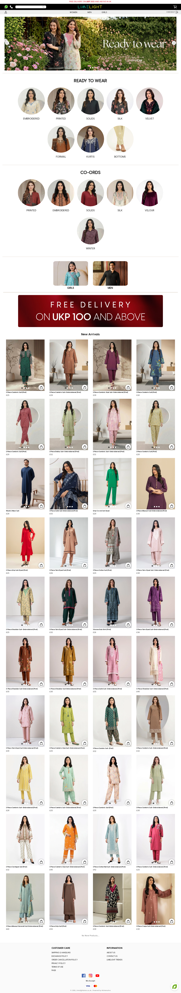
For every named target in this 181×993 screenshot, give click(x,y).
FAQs (54, 970)
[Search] (43, 7)
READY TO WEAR (90, 81)
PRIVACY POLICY (59, 963)
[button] (88, 67)
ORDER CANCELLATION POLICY (65, 960)
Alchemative (106, 990)
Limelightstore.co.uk (83, 990)
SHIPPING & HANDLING (61, 953)
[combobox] (30, 7)
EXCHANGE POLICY (60, 956)
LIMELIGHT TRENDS (114, 960)
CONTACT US (112, 956)
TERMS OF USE (57, 967)
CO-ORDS (90, 172)
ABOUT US (111, 953)
